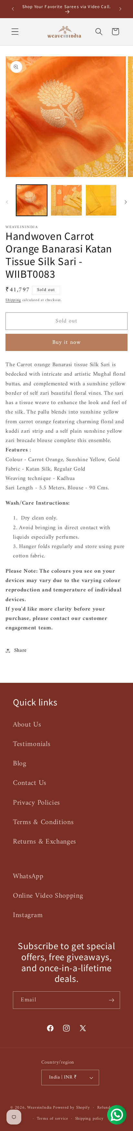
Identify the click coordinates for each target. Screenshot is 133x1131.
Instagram (28, 915)
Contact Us (29, 783)
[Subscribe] (111, 1000)
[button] (15, 31)
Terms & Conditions (43, 822)
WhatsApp (28, 876)
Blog (19, 763)
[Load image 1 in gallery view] (31, 200)
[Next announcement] (120, 9)
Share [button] (20, 650)
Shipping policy (89, 1118)
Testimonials (31, 744)
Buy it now (66, 342)
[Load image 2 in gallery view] (66, 200)
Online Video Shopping (48, 896)
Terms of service (52, 1118)
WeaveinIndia (39, 1107)
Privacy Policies (36, 803)
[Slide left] (7, 202)
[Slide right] (126, 202)
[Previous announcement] (12, 9)
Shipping (13, 300)
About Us (27, 724)
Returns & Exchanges (44, 841)
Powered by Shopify (71, 1107)
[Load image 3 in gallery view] (101, 200)
